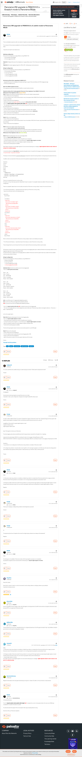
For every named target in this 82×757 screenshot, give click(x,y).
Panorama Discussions (34, 14)
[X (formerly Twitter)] (68, 731)
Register (64, 2)
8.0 (7, 346)
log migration (16, 346)
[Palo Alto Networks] (12, 726)
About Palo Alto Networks (9, 733)
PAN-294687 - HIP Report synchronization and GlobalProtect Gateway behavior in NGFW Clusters (72, 85)
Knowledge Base (49, 741)
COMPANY (5, 730)
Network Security (22, 14)
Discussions (14, 14)
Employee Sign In (76, 2)
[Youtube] (72, 731)
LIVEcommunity (6, 14)
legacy (11, 346)
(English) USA (58, 2)
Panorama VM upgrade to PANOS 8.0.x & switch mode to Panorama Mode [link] (19, 16)
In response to (12, 390)
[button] (68, 751)
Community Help (49, 736)
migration (31, 346)
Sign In (69, 2)
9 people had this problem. (9, 342)
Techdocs (47, 744)
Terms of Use (27, 736)
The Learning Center (50, 738)
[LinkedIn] (76, 731)
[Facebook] (72, 735)
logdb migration (24, 346)
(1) (10, 594)
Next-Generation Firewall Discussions (71, 88)
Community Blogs (49, 733)
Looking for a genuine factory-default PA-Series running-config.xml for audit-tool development (72, 106)
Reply (55, 351)
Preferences (71, 754)
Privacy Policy (35, 752)
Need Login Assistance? (74, 16)
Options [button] (56, 34)
